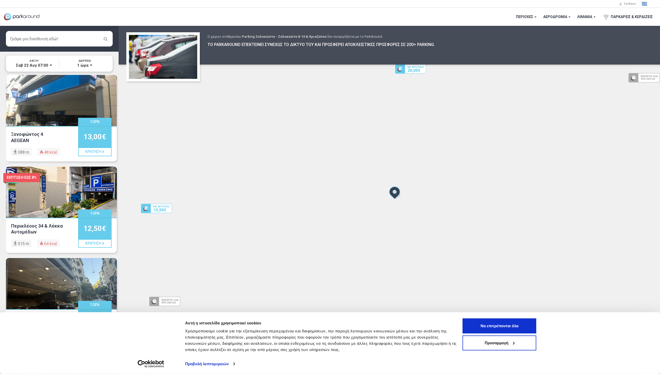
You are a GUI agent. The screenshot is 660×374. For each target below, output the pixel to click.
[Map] (389, 200)
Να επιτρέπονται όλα (499, 326)
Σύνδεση (629, 3)
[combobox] (59, 38)
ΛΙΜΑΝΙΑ (585, 17)
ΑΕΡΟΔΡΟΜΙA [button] (555, 17)
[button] (644, 4)
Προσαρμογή (496, 342)
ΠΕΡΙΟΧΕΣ (525, 17)
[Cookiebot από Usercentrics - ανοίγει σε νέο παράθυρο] (151, 364)
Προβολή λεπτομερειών (207, 364)
